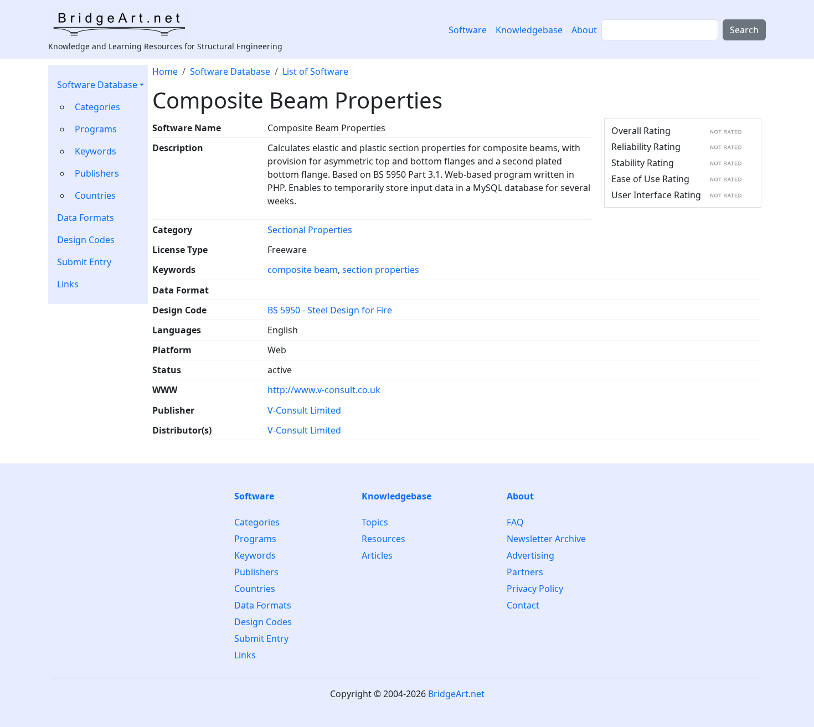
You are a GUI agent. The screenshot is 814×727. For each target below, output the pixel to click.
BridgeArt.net (456, 694)
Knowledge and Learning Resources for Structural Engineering (165, 46)
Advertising (530, 555)
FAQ (515, 522)
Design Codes (86, 240)
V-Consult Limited (304, 410)
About (584, 30)
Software (468, 30)
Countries (95, 195)
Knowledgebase (529, 30)
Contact (523, 605)
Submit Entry (84, 262)
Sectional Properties (309, 230)
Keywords (95, 151)
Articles (377, 555)
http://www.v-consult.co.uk (323, 390)
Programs (96, 129)
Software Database (97, 85)
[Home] (122, 23)
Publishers (97, 173)
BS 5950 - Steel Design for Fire (329, 310)
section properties (380, 270)
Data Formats (85, 218)
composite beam (302, 270)
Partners (525, 572)
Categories (97, 107)
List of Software (315, 71)
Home (165, 71)
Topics (375, 522)
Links (68, 284)
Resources (383, 539)
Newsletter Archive (546, 539)
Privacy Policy (535, 588)
